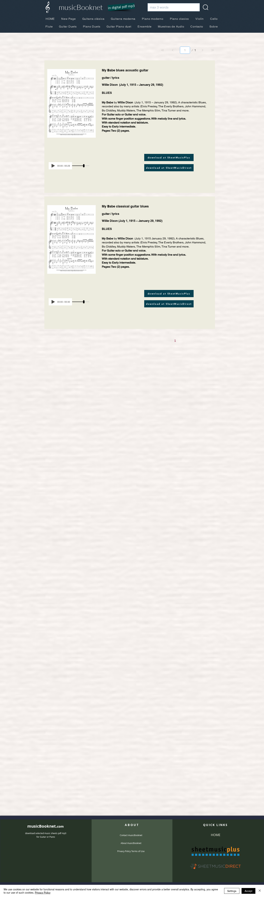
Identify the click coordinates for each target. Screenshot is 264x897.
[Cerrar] (260, 891)
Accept (248, 891)
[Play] (53, 166)
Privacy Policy (42, 892)
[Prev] (172, 50)
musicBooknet (81, 7)
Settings (231, 891)
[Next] (202, 50)
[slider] (84, 165)
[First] (162, 50)
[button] (119, 7)
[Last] (212, 50)
